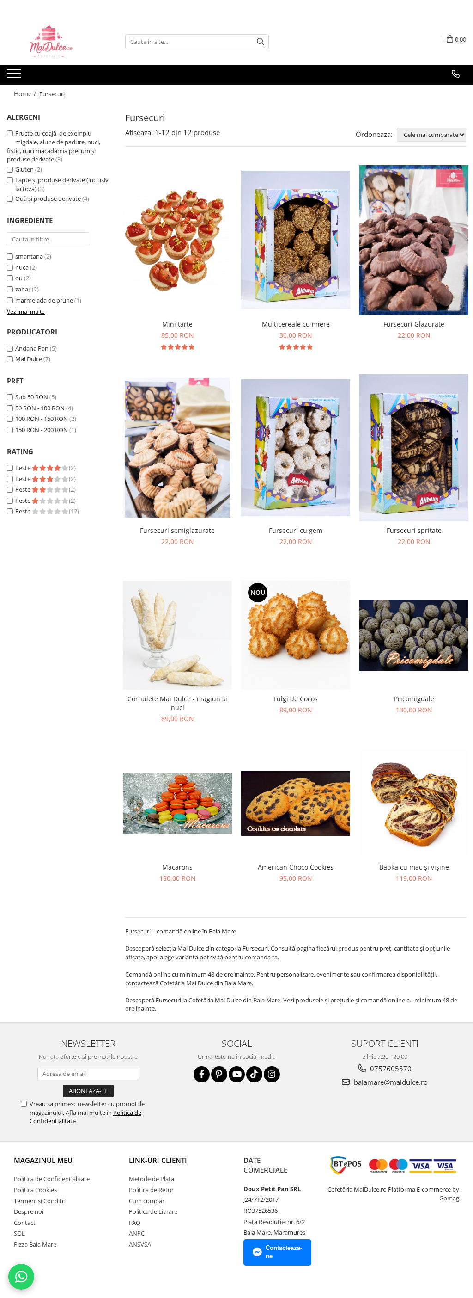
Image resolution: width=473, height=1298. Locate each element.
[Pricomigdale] (413, 635)
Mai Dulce (28, 359)
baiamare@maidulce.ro (390, 1082)
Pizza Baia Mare (35, 1244)
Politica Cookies (35, 1190)
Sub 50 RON (31, 397)
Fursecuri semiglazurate (177, 530)
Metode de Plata (151, 1178)
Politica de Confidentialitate (52, 1178)
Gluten (24, 169)
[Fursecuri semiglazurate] (177, 447)
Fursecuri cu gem (295, 530)
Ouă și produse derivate (48, 198)
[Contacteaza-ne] (455, 74)
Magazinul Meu (43, 1160)
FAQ (134, 1222)
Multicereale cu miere (296, 324)
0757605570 (390, 1068)
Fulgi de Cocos (295, 698)
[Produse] (15, 76)
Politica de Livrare (153, 1211)
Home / (26, 93)
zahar (22, 289)
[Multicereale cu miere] (295, 240)
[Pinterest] (219, 1074)
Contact (25, 1222)
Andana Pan (32, 348)
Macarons (177, 867)
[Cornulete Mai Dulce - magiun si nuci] (177, 635)
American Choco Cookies (296, 867)
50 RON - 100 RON (40, 408)
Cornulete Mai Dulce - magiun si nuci (177, 703)
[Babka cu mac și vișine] (413, 803)
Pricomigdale (414, 698)
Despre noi (28, 1211)
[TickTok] (254, 1074)
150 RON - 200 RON (41, 430)
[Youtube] (237, 1074)
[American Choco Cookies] (295, 803)
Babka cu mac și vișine (414, 867)
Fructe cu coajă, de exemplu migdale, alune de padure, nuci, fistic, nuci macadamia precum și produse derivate (53, 146)
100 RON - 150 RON (41, 418)
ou (19, 278)
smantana (29, 256)
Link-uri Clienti (158, 1160)
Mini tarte (177, 324)
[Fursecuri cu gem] (295, 447)
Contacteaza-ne (284, 1252)
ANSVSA (140, 1244)
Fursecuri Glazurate (413, 324)
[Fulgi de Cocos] (295, 635)
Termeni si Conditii (39, 1201)
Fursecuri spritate (414, 530)
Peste (23, 468)
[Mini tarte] (177, 240)
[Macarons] (177, 803)
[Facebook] (202, 1074)
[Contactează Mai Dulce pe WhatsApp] (21, 1277)
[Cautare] (260, 41)
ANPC (137, 1233)
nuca (22, 267)
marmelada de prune (44, 300)
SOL (19, 1233)
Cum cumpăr (146, 1201)
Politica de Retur (151, 1190)
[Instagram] (272, 1074)
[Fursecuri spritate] (413, 447)
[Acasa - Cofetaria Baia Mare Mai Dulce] (53, 41)
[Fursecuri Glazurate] (413, 240)
